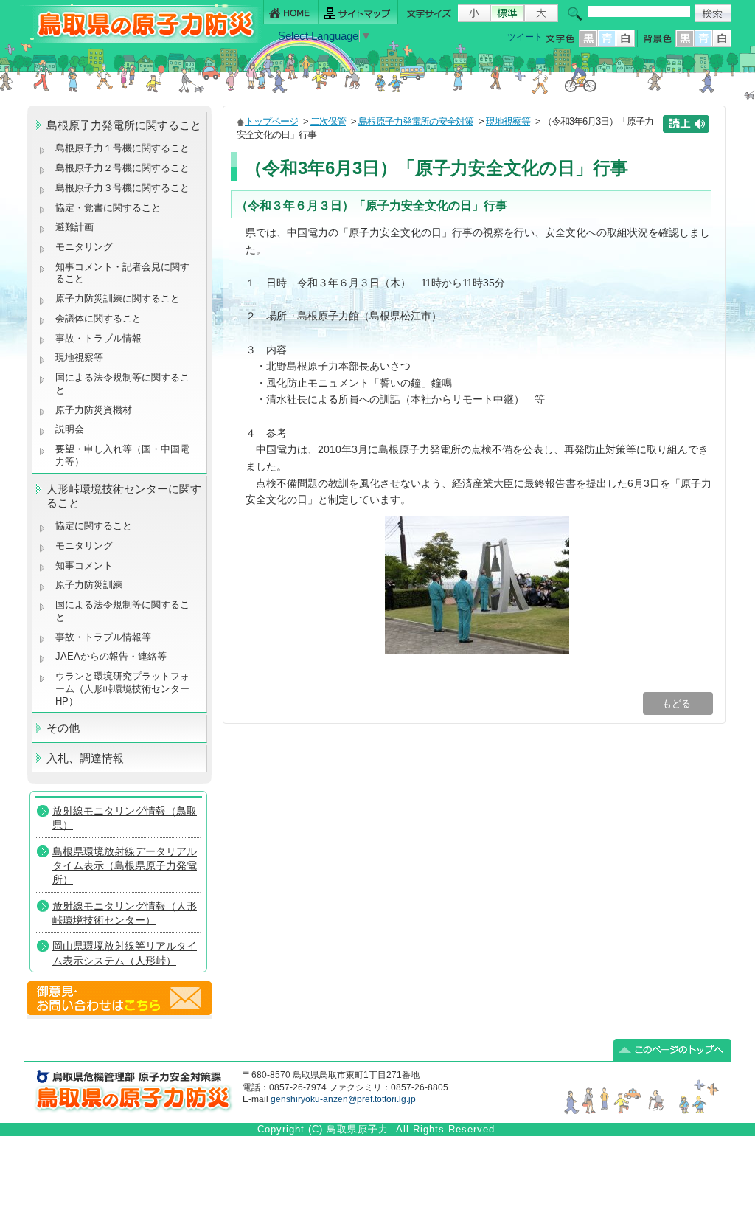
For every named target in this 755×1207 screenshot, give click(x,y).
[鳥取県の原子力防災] (141, 42)
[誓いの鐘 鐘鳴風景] (477, 650)
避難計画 (74, 226)
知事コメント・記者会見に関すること (122, 273)
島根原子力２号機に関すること (122, 167)
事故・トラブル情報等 (104, 637)
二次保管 (328, 121)
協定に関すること (93, 525)
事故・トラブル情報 (101, 338)
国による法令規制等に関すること (122, 383)
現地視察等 (79, 357)
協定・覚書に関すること (108, 207)
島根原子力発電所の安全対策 (415, 121)
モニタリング (84, 246)
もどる (678, 703)
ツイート (525, 37)
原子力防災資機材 (93, 409)
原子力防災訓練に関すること (117, 298)
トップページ (271, 121)
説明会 (69, 429)
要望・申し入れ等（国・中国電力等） (122, 455)
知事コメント (84, 565)
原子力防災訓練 (88, 584)
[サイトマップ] (358, 12)
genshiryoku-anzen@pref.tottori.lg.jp (343, 1099)
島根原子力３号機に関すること (122, 187)
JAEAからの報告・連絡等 (111, 656)
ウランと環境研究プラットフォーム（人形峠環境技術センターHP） (122, 688)
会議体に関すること (98, 318)
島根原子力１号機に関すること (122, 147)
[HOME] (291, 12)
